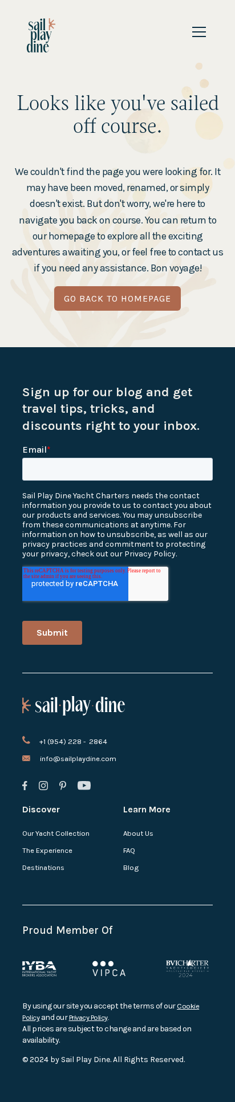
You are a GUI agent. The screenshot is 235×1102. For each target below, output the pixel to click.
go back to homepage (117, 298)
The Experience (47, 850)
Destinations (43, 867)
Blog (131, 867)
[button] (196, 32)
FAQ (129, 850)
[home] (41, 35)
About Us (138, 833)
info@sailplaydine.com (78, 758)
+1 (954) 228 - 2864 (73, 741)
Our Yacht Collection (56, 833)
